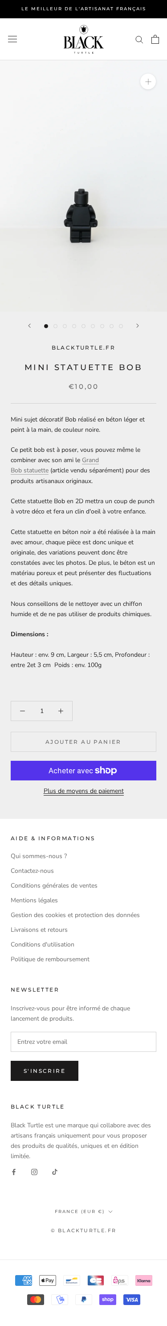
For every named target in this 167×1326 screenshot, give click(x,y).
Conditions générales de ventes (54, 885)
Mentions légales (34, 900)
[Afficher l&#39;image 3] (65, 326)
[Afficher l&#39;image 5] (83, 326)
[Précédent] (29, 326)
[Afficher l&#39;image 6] (93, 326)
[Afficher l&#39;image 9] (121, 326)
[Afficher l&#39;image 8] (112, 326)
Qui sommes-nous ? (39, 856)
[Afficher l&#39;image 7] (102, 326)
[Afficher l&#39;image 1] (46, 326)
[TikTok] (55, 1171)
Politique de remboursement (50, 959)
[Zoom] (148, 81)
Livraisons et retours (39, 930)
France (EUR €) (80, 1211)
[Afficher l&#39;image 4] (74, 326)
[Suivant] (137, 326)
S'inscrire (44, 1070)
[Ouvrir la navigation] (12, 39)
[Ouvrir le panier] (155, 39)
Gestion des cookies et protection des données (75, 915)
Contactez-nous (32, 871)
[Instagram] (34, 1171)
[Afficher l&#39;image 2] (55, 326)
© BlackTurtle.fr (83, 1230)
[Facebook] (14, 1171)
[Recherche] (139, 39)
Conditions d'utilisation (42, 944)
